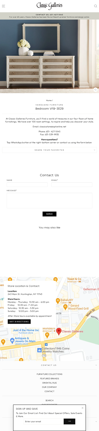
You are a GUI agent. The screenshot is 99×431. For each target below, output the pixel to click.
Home (49, 100)
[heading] (49, 175)
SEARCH (49, 400)
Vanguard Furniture (50, 105)
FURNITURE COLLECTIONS (49, 374)
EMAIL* (54, 180)
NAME (9, 180)
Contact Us (49, 365)
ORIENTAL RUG (49, 383)
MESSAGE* (12, 190)
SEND (49, 214)
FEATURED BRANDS (49, 378)
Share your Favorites (49, 150)
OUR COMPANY (49, 387)
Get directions (19, 322)
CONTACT (49, 391)
